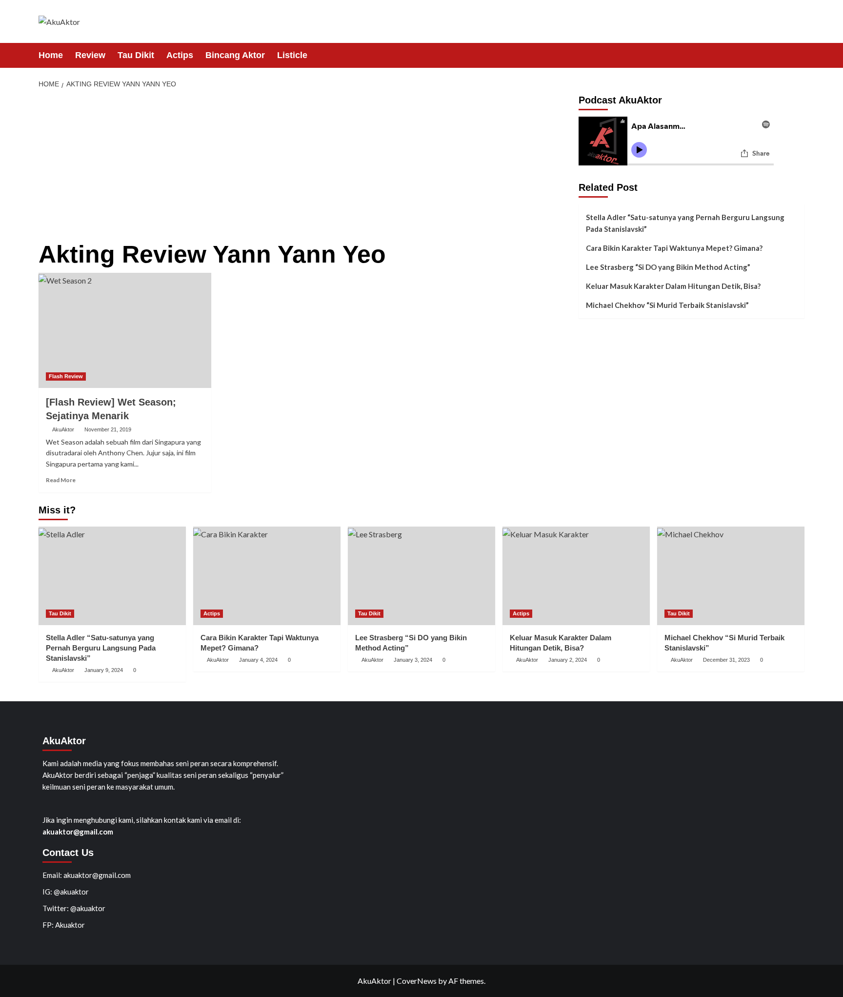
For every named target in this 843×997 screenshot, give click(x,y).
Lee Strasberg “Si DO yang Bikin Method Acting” (668, 267)
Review (90, 55)
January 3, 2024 (413, 660)
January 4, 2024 (258, 660)
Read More (61, 480)
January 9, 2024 (103, 670)
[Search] (798, 54)
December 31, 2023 (726, 660)
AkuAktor (63, 429)
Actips (179, 55)
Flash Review (66, 376)
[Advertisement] (305, 168)
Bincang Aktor (235, 55)
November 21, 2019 (107, 429)
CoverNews (417, 980)
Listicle (292, 55)
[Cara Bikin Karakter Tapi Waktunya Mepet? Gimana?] (267, 576)
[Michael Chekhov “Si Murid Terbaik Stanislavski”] (730, 576)
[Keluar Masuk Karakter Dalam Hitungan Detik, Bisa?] (576, 576)
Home (51, 55)
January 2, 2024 (567, 660)
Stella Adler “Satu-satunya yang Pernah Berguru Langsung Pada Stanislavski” (685, 223)
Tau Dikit (136, 55)
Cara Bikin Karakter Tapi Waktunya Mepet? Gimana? (674, 248)
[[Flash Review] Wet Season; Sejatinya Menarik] (125, 330)
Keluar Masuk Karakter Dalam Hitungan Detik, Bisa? (673, 286)
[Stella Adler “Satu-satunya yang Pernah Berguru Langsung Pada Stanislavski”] (112, 576)
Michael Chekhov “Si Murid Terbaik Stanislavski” (667, 305)
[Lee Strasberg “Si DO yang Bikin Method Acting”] (421, 576)
